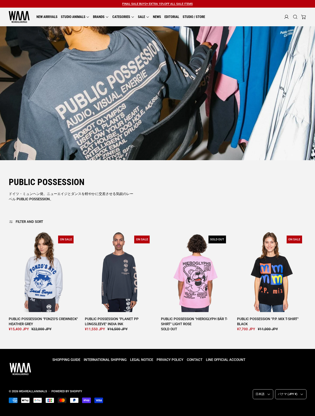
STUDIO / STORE (194, 17)
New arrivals (46, 17)
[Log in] (286, 17)
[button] (295, 17)
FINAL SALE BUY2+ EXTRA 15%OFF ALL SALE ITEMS (157, 4)
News (157, 17)
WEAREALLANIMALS (33, 391)
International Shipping (105, 360)
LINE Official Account (225, 360)
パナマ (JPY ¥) (287, 394)
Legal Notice (141, 360)
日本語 (260, 394)
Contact (194, 360)
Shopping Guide (66, 360)
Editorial (171, 17)
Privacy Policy (170, 360)
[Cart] (303, 17)
